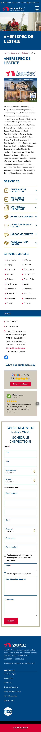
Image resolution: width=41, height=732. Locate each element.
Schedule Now (20, 728)
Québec (25, 53)
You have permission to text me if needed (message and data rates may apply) (19, 557)
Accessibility (8, 659)
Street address (11, 493)
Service (8, 479)
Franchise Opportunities (12, 692)
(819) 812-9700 (12, 326)
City (7, 520)
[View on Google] (8, 396)
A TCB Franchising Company (8, 711)
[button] (3, 403)
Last (7, 461)
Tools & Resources (10, 696)
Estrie (7, 313)
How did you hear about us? (16, 579)
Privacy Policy (19, 659)
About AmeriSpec (10, 674)
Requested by (11, 470)
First (7, 452)
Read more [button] (10, 412)
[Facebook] (6, 357)
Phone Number (11, 547)
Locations (15, 53)
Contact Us (7, 683)
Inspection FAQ (9, 700)
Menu (37, 10)
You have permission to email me (19, 574)
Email (8, 566)
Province (9, 529)
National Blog (8, 678)
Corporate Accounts (11, 687)
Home (13, 8)
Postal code (10, 538)
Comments (10, 599)
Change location (20, 2)
